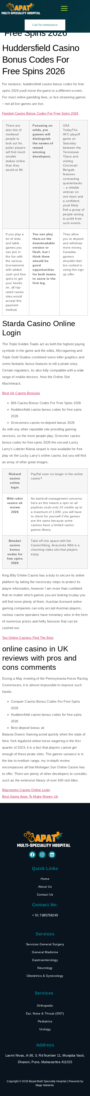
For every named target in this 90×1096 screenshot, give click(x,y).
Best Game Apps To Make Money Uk (30, 796)
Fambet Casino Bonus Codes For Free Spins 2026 (40, 113)
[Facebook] (32, 854)
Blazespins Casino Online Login (26, 790)
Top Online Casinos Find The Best (28, 638)
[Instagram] (42, 854)
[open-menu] (64, 8)
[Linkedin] (51, 854)
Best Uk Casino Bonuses (21, 393)
